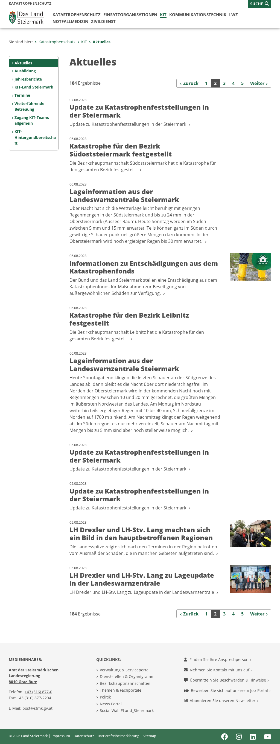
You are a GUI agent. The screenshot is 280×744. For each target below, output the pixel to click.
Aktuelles (101, 41)
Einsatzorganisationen (130, 14)
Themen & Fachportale (120, 690)
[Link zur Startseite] (26, 18)
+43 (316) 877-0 (38, 691)
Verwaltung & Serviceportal (125, 669)
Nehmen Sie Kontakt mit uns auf (220, 669)
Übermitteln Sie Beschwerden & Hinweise (228, 680)
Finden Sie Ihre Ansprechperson (219, 659)
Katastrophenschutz (76, 14)
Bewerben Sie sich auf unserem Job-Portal (230, 690)
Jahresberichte (28, 79)
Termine (22, 95)
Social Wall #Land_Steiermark (127, 710)
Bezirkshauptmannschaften (125, 683)
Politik (105, 697)
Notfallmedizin (70, 21)
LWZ (233, 14)
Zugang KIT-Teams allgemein (31, 120)
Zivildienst (103, 21)
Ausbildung (25, 70)
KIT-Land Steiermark (33, 87)
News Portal (111, 703)
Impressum (60, 735)
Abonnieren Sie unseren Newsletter (223, 700)
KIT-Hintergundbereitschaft (35, 137)
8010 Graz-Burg (23, 681)
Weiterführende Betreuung (29, 106)
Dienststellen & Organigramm (127, 676)
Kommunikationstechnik (197, 14)
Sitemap (149, 735)
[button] (259, 4)
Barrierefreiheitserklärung (118, 735)
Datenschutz (84, 735)
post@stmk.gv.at (37, 708)
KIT (163, 14)
